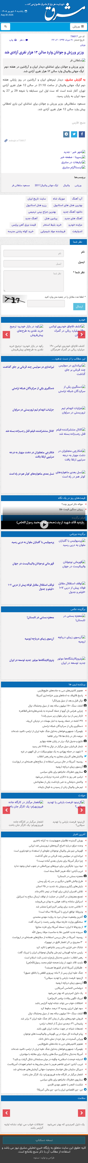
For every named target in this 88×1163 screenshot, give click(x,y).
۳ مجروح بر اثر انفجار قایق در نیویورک (63, 942)
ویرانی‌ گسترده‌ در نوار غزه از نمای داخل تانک (60, 1039)
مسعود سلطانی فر (21, 185)
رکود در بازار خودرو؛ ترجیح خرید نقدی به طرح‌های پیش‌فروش (26, 348)
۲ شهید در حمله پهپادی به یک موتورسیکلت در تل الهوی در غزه (52, 752)
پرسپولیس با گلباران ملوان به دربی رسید (32, 542)
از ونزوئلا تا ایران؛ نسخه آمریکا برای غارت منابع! (59, 927)
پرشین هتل (51, 218)
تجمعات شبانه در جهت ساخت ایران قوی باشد (60, 1029)
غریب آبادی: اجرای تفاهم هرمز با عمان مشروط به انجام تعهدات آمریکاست (45, 1064)
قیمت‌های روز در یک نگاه (71, 498)
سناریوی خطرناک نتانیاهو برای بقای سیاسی (61, 772)
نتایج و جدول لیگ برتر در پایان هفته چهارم (61, 741)
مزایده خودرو (75, 225)
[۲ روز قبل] (70, 591)
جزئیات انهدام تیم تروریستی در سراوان (33, 409)
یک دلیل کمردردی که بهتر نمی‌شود (65, 993)
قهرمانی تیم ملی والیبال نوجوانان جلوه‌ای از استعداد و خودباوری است (48, 851)
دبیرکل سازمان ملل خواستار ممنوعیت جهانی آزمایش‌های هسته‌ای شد (48, 1069)
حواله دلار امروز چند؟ (72, 504)
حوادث (81, 795)
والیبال (66, 185)
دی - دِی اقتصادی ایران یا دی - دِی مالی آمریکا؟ (60, 1090)
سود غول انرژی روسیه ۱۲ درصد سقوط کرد (62, 1008)
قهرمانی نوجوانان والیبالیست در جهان (33, 563)
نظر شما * (79, 272)
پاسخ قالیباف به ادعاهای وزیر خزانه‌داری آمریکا (59, 695)
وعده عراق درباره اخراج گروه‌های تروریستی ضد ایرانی (56, 846)
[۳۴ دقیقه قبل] (70, 624)
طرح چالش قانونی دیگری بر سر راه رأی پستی (60, 881)
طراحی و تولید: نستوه (44, 1158)
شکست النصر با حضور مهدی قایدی (65, 1085)
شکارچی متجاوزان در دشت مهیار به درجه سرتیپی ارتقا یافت (31, 454)
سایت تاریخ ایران (37, 199)
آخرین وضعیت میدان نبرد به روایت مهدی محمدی (58, 917)
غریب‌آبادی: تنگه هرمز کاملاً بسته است (63, 871)
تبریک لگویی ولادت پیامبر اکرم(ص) (65, 998)
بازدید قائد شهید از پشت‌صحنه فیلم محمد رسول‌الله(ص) (50, 522)
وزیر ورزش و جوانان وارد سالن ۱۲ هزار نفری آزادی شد (44, 52)
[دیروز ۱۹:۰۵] (70, 666)
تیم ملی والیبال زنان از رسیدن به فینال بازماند (60, 787)
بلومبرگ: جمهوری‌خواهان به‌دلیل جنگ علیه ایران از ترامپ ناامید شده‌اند (47, 731)
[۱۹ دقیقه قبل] (70, 373)
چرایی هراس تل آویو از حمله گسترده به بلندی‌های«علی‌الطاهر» (51, 711)
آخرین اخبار (79, 834)
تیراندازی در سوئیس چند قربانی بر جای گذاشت (28, 367)
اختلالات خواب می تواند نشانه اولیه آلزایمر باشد (59, 1003)
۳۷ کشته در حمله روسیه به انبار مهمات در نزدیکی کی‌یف (54, 721)
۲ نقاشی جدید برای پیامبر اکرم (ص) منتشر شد (59, 907)
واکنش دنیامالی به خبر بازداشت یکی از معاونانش (58, 782)
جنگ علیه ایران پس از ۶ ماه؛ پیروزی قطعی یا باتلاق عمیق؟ (53, 973)
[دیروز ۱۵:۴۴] (70, 416)
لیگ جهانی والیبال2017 (46, 185)
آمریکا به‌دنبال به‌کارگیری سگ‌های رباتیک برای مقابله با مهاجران (51, 1054)
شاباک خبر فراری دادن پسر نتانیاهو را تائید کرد (59, 947)
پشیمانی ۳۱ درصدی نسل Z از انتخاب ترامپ (61, 1024)
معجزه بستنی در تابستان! (40, 617)
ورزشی (78, 185)
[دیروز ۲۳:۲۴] (23, 809)
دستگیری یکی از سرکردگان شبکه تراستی (33, 388)
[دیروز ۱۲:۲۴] (70, 459)
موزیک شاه (59, 199)
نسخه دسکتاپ (44, 1140)
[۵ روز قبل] (23, 333)
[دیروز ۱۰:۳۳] (65, 333)
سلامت (81, 1098)
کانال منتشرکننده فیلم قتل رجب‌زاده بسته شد (30, 431)
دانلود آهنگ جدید (72, 212)
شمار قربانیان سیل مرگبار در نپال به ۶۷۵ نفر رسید (57, 746)
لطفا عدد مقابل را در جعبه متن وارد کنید (65, 297)
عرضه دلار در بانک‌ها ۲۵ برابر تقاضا (65, 736)
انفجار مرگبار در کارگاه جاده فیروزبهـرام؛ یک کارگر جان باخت (26, 824)
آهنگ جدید (31, 218)
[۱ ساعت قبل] (44, 524)
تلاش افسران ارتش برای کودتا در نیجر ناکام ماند (59, 891)
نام (83, 252)
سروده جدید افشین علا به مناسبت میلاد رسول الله (57, 932)
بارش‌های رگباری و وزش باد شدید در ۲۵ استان (59, 886)
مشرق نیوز (56, 10)
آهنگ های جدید (73, 218)
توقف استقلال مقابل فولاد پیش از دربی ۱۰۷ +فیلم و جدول (31, 587)
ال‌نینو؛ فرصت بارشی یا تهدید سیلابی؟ (69, 824)
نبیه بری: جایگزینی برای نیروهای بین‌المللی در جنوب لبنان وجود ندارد (48, 866)
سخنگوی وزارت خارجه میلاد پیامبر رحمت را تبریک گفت (55, 922)
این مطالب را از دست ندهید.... (68, 359)
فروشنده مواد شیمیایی (53, 231)
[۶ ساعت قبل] (65, 1112)
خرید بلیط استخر (52, 225)
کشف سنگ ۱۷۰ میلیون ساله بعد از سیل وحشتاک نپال (55, 706)
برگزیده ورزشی (77, 534)
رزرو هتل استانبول (36, 205)
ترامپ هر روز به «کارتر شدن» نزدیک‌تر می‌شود (59, 777)
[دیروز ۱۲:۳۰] (70, 437)
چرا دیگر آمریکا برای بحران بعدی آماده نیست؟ (60, 861)
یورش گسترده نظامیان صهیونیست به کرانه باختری (58, 841)
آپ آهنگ (77, 199)
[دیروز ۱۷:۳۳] (70, 395)
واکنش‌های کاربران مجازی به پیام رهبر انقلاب (60, 756)
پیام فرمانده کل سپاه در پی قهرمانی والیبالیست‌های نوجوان (53, 1034)
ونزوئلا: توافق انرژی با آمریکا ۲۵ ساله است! (61, 912)
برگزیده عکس (78, 609)
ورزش (76, 26)
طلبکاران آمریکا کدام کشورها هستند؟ (64, 968)
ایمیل (81, 262)
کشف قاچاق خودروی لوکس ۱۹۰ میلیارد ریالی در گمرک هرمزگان (67, 348)
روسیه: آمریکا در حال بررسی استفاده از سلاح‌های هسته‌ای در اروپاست (47, 762)
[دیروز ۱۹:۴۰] (70, 570)
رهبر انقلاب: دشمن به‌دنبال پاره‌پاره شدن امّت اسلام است (53, 958)
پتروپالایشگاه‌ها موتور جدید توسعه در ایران (31, 660)
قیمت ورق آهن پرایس (24, 225)
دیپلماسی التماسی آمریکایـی (69, 988)
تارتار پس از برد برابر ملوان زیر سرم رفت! (62, 716)
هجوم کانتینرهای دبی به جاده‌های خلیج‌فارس (60, 691)
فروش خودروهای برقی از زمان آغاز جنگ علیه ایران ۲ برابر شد (52, 1019)
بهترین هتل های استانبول (68, 205)
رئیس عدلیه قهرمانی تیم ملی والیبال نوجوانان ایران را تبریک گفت (50, 952)
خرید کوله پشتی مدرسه (20, 231)
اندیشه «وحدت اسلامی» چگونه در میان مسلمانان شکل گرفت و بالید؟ (48, 1059)
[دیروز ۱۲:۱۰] (70, 480)
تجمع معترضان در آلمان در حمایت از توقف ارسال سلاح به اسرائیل (50, 897)
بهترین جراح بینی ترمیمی (42, 212)
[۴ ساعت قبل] (70, 645)
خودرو (82, 320)
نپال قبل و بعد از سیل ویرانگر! (67, 701)
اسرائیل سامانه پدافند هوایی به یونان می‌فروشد (59, 902)
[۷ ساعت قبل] (23, 1112)
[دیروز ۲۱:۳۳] (70, 548)
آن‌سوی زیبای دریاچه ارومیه (39, 638)
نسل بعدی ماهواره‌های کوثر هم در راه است (31, 473)
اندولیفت (77, 231)
